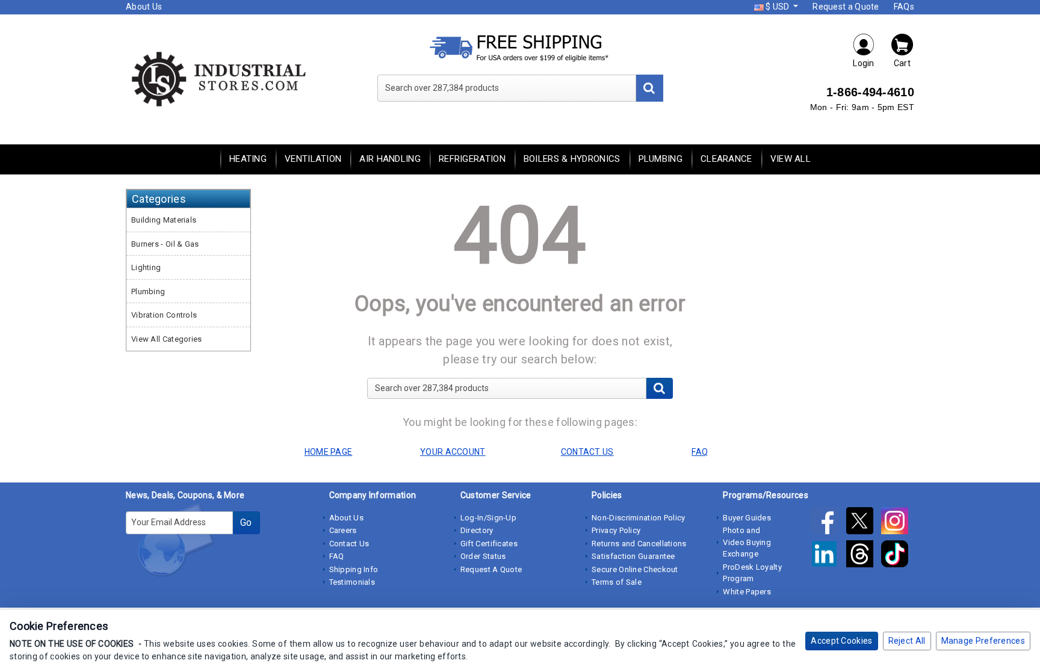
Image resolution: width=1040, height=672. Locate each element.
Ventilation (313, 158)
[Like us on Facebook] (828, 523)
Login (863, 63)
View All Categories (166, 339)
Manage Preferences (983, 641)
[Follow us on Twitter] (863, 523)
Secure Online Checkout (635, 569)
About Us (144, 6)
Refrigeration (472, 158)
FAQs (904, 6)
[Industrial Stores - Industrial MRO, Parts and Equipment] (217, 78)
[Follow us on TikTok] (897, 556)
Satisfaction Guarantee (633, 556)
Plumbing (660, 158)
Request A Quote (491, 569)
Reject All (907, 641)
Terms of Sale (617, 582)
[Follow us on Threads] (863, 556)
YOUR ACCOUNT (453, 452)
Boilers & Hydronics (572, 158)
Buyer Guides (747, 517)
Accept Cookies (841, 641)
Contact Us (349, 543)
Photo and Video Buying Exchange (747, 542)
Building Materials (163, 219)
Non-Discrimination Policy (639, 517)
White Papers (747, 591)
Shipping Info (354, 569)
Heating (248, 158)
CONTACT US (587, 452)
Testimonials (352, 582)
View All (790, 158)
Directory (477, 530)
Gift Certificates (489, 543)
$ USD (777, 6)
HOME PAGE (329, 452)
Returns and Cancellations (639, 543)
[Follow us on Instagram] (897, 523)
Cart (902, 63)
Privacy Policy (616, 530)
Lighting (146, 267)
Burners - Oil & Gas (165, 243)
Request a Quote (845, 6)
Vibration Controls (164, 314)
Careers (343, 530)
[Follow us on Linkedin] (828, 556)
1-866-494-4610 (870, 92)
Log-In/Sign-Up (488, 517)
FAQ (336, 556)
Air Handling (390, 158)
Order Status (483, 556)
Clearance (726, 158)
